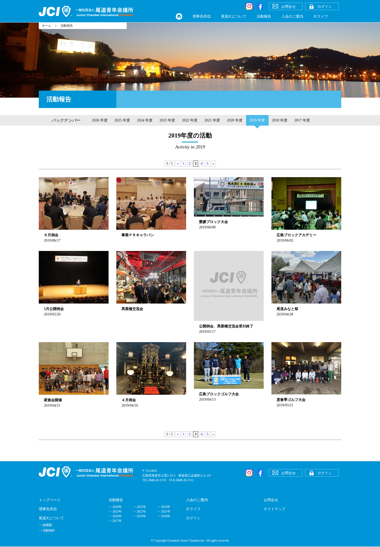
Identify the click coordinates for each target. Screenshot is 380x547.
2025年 (141, 507)
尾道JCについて (233, 16)
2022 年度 (189, 120)
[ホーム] (179, 16)
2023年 (117, 511)
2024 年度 (145, 120)
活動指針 (49, 530)
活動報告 (264, 16)
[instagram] (249, 6)
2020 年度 (234, 120)
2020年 (117, 516)
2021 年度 (212, 120)
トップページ (49, 500)
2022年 (141, 511)
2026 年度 (100, 120)
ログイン (193, 518)
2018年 (165, 516)
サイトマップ (274, 509)
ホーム (46, 25)
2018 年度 (279, 120)
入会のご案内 (292, 16)
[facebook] (260, 6)
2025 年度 (122, 120)
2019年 (141, 516)
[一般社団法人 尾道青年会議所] (86, 11)
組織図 (47, 525)
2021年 (165, 511)
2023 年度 (167, 120)
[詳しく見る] (229, 197)
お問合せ (271, 500)
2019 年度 (257, 120)
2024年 (165, 507)
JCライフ (321, 16)
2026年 (117, 507)
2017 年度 (302, 120)
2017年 (117, 521)
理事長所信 (202, 16)
